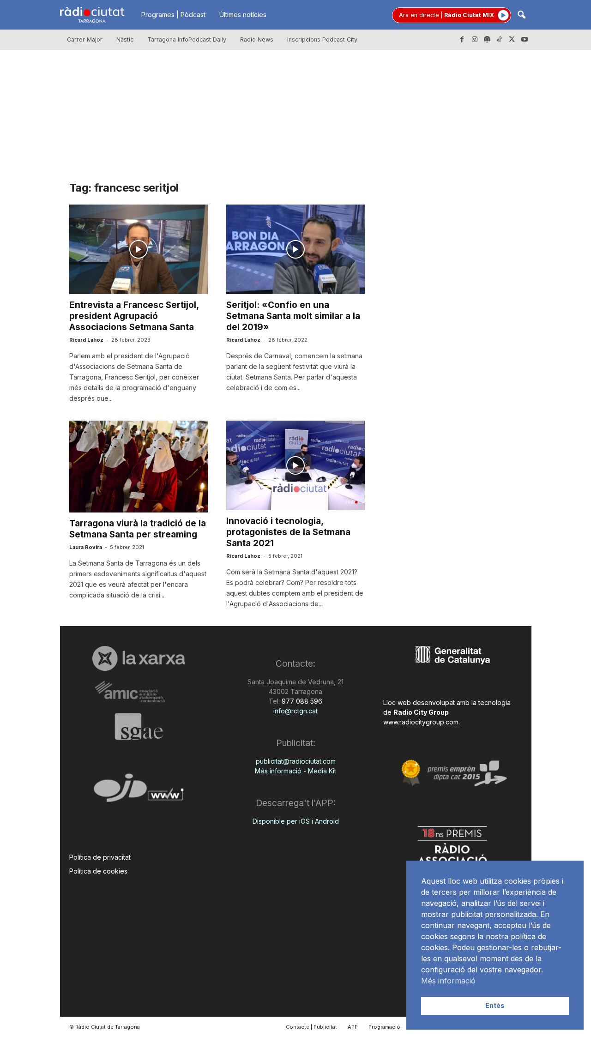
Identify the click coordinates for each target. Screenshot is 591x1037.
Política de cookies (98, 871)
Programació (384, 1027)
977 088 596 (301, 701)
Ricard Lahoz (86, 340)
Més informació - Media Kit (295, 771)
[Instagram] (474, 40)
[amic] (138, 692)
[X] (512, 40)
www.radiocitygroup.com (420, 722)
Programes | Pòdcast (173, 14)
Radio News (256, 39)
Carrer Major (85, 39)
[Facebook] (462, 40)
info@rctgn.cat (295, 711)
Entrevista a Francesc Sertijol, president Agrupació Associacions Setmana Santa (134, 316)
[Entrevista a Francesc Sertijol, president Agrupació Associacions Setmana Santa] (138, 249)
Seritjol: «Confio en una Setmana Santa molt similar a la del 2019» (293, 316)
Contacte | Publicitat (311, 1027)
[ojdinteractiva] (138, 791)
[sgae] (138, 726)
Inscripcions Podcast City (322, 39)
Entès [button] (495, 1005)
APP (353, 1027)
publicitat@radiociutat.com (296, 761)
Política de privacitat (100, 857)
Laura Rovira (85, 547)
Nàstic (124, 39)
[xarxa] (138, 658)
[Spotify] (487, 40)
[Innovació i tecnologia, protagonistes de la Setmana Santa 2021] (295, 465)
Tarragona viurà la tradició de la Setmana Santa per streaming (137, 529)
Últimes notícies (242, 14)
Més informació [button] (448, 980)
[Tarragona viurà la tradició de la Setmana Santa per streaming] (138, 466)
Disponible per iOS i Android (296, 821)
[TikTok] (499, 40)
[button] (521, 15)
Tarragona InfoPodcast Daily (186, 39)
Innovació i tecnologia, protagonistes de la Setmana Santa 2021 (288, 532)
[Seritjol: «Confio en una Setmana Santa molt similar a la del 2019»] (295, 249)
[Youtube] (524, 40)
